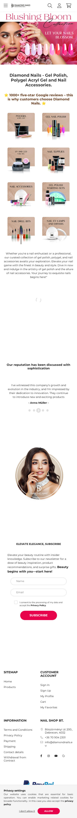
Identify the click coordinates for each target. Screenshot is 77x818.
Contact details (14, 752)
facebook (41, 756)
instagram (48, 756)
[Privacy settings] (63, 756)
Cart (43, 701)
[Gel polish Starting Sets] (56, 195)
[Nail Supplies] (56, 160)
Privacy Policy (13, 735)
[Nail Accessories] (21, 195)
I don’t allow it (27, 811)
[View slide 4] (45, 60)
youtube (56, 756)
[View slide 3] (40, 60)
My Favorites (48, 707)
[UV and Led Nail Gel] (21, 160)
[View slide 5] (47, 410)
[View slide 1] (32, 60)
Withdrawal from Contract (15, 759)
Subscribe (39, 615)
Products (10, 687)
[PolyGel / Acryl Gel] (21, 126)
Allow (48, 811)
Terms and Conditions (18, 729)
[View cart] (68, 5)
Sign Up (45, 690)
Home (8, 681)
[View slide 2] (36, 60)
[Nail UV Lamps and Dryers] (56, 230)
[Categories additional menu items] (5, 5)
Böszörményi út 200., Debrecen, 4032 (59, 731)
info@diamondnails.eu (58, 744)
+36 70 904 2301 (55, 737)
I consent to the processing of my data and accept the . (40, 604)
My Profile (47, 696)
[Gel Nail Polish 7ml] (56, 126)
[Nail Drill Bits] (21, 230)
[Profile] (59, 5)
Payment (10, 741)
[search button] (50, 5)
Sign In (45, 685)
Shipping (10, 746)
